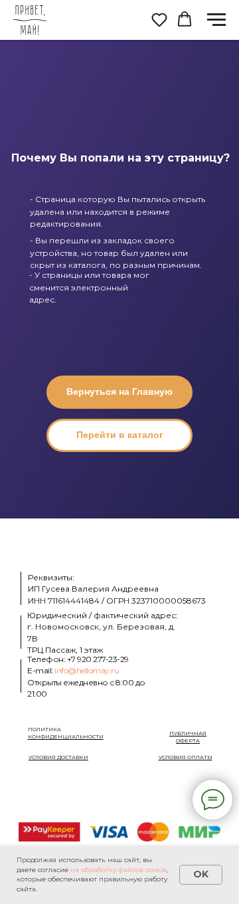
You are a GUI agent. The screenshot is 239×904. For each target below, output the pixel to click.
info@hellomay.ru (86, 670)
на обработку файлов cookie (118, 869)
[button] (159, 19)
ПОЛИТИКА (66, 733)
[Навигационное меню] (216, 20)
